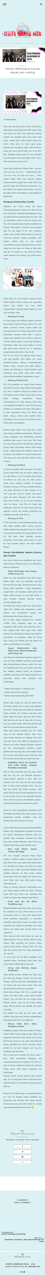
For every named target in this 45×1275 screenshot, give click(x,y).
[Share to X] (22, 1151)
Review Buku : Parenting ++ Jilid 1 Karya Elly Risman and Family (24, 1240)
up (21, 1272)
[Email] (22, 1157)
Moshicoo (34, 1266)
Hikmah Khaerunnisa (22, 1134)
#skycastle (35, 1140)
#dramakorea (10, 1140)
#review (28, 1140)
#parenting (20, 1140)
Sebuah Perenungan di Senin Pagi (13, 1234)
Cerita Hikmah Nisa (17, 1264)
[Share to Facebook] (22, 1146)
